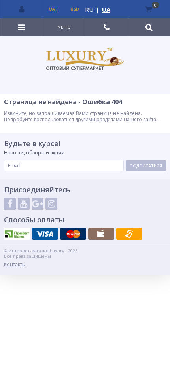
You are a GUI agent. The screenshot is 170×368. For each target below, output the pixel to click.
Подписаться (146, 166)
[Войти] (21, 9)
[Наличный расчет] (101, 234)
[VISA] (45, 234)
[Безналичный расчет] (129, 234)
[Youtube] (24, 204)
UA (106, 9)
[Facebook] (10, 204)
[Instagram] (51, 204)
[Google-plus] (37, 204)
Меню (64, 27)
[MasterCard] (73, 234)
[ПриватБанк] (17, 234)
